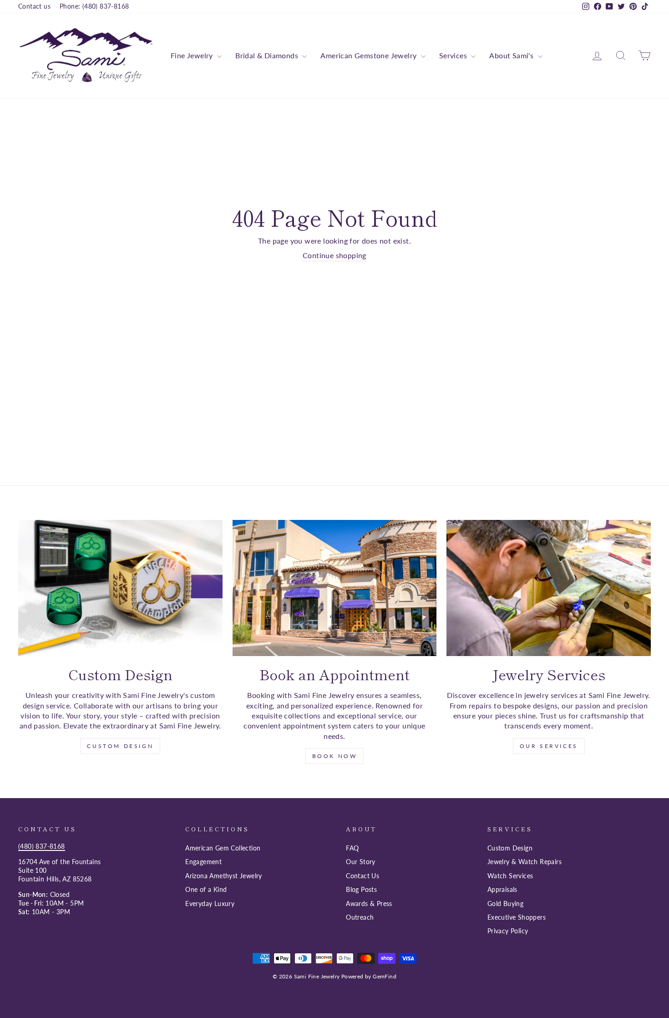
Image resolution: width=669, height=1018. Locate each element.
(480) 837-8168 (41, 846)
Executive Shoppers (516, 917)
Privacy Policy (507, 931)
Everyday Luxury (209, 903)
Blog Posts (361, 889)
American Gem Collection (222, 848)
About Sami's (512, 55)
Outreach (360, 917)
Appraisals (502, 889)
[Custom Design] (120, 588)
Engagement (203, 861)
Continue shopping (334, 255)
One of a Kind (206, 889)
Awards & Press (369, 903)
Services (454, 55)
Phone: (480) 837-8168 (94, 6)
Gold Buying (505, 903)
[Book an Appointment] (335, 588)
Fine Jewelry (193, 55)
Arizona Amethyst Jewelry (223, 876)
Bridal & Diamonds (267, 55)
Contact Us (362, 876)
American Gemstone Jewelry (369, 55)
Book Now (334, 756)
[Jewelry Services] (548, 588)
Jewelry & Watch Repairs (524, 861)
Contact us (34, 6)
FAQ (352, 848)
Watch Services (510, 876)
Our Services (549, 746)
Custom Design (120, 746)
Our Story (360, 861)
